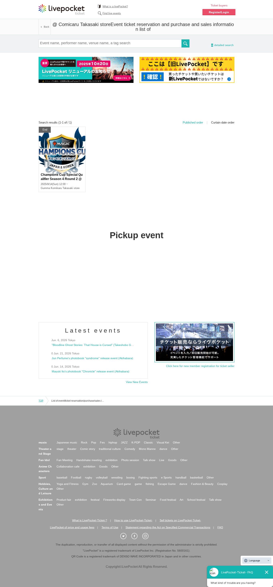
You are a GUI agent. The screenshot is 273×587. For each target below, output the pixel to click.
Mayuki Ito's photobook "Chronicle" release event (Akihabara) (90, 371)
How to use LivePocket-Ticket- (133, 520)
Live (161, 460)
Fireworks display (114, 499)
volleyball (102, 477)
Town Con (135, 499)
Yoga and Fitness (68, 483)
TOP (41, 400)
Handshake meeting (89, 460)
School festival (196, 499)
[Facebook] (136, 536)
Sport (42, 477)
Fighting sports (147, 477)
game (138, 483)
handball (180, 477)
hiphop (113, 442)
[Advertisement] (136, 104)
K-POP (136, 442)
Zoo (94, 483)
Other (176, 442)
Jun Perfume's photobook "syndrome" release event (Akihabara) (92, 358)
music (43, 442)
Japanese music (67, 442)
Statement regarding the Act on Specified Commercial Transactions (168, 527)
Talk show (149, 460)
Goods (172, 460)
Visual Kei (163, 442)
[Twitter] (125, 536)
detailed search (224, 45)
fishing (150, 483)
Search (185, 43)
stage (60, 448)
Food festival (168, 499)
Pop (93, 442)
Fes (102, 442)
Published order (193, 122)
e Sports (166, 477)
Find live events (112, 13)
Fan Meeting (65, 460)
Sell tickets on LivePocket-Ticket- (180, 520)
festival (95, 499)
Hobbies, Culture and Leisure (46, 488)
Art (181, 499)
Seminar (150, 499)
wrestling (117, 477)
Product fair (64, 499)
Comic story (87, 448)
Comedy (130, 448)
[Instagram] (147, 536)
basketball (196, 477)
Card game (124, 483)
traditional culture (110, 448)
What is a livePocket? (115, 6)
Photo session (130, 460)
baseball (62, 477)
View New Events (137, 382)
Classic (148, 442)
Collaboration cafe (68, 466)
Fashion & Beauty (202, 483)
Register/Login (219, 12)
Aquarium (107, 483)
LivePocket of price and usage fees (72, 527)
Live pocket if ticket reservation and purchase (62, 9)
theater (71, 448)
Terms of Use (110, 527)
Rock (84, 442)
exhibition (112, 460)
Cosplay (222, 483)
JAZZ (124, 442)
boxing (130, 477)
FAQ (220, 527)
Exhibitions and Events (46, 504)
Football (76, 477)
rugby (88, 477)
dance (163, 448)
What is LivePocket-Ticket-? (89, 520)
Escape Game (167, 483)
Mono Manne (147, 448)
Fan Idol (44, 460)
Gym (85, 483)
